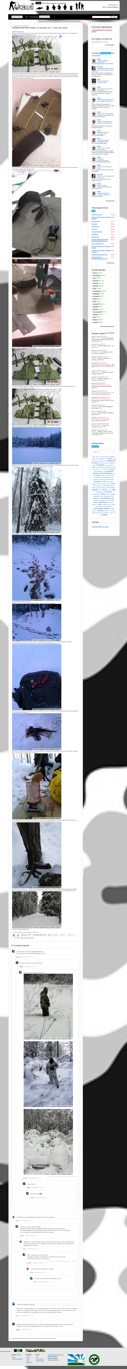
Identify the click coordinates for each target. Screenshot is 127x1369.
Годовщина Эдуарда (102, 82)
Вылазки (100, 185)
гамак (114, 467)
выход (106, 465)
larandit (95, 306)
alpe (94, 317)
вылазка (95, 463)
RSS (113, 200)
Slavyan (95, 283)
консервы (95, 479)
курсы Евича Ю (110, 479)
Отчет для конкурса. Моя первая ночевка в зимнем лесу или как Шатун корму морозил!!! (103, 339)
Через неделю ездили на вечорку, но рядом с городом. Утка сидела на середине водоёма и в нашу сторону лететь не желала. (103, 152)
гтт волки (111, 469)
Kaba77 (95, 319)
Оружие (99, 166)
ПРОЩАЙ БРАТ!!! (101, 62)
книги (100, 477)
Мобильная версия (52, 1358)
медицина (95, 483)
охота (104, 490)
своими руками (110, 500)
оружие (95, 490)
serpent (95, 322)
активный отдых (105, 456)
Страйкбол (95, 234)
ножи (94, 485)
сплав (99, 504)
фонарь (101, 512)
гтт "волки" (104, 469)
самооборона (102, 500)
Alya (94, 288)
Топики (38, 3)
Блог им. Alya (101, 88)
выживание (111, 461)
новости (103, 483)
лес (104, 481)
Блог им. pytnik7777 (96, 425)
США (109, 504)
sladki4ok (96, 293)
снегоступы (111, 502)
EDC (94, 456)
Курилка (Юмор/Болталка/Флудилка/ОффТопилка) (100, 240)
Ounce (95, 273)
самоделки (96, 500)
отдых (100, 490)
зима (98, 475)
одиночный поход (100, 487)
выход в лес (112, 465)
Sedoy (95, 299)
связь (95, 502)
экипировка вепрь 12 (28, 932)
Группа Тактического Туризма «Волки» (101, 364)
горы (94, 469)
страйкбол (104, 504)
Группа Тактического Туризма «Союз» (101, 384)
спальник (94, 504)
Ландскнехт (98, 481)
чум (101, 515)
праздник (112, 494)
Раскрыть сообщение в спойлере (25, 1304)
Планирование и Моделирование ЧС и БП (100, 258)
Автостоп (97, 456)
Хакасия (106, 512)
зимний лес (103, 475)
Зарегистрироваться (113, 7)
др (113, 473)
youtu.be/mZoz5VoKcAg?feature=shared (101, 162)
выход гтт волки (96, 467)
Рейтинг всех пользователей (107, 326)
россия (95, 498)
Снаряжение (100, 158)
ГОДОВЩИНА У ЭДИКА (103, 141)
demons (95, 309)
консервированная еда (107, 477)
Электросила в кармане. (103, 160)
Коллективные (34, 17)
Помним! (94, 84)
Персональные (44, 17)
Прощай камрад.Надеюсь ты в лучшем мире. (103, 63)
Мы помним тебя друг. (97, 196)
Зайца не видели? (109, 113)
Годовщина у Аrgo (102, 133)
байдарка (112, 456)
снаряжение (103, 502)
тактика (113, 504)
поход (102, 494)
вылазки (100, 465)
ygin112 (95, 286)
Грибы (97, 469)
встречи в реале (102, 461)
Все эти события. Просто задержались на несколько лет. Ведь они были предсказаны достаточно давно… (102, 74)
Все (27, 17)
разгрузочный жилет (18, 932)
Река (112, 496)
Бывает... (105, 185)
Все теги (95, 446)
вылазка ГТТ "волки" (103, 463)
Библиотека (95, 226)
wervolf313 (96, 275)
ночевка (99, 485)
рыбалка (104, 498)
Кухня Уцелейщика (98, 243)
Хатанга (111, 512)
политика (108, 492)
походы (107, 494)
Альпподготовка (97, 231)
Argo (94, 301)
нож (113, 483)
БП (106, 458)
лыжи (107, 481)
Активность (54, 3)
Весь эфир (108, 200)
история (96, 477)
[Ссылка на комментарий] (34, 956)
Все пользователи (109, 44)
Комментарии (105, 53)
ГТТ (100, 469)
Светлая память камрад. (98, 135)
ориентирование (110, 487)
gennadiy (96, 296)
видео (110, 459)
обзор (93, 487)
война (95, 461)
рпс (100, 498)
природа (96, 496)
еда (95, 475)
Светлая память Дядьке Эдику (99, 143)
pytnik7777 (96, 304)
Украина (100, 511)
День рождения (98, 471)
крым (104, 479)
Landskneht (97, 291)
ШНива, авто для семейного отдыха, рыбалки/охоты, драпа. (102, 123)
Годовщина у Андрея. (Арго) (104, 194)
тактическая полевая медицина (103, 506)
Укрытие (106, 510)
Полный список (110, 262)
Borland (93, 383)
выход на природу (105, 467)
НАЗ (99, 483)
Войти (104, 7)
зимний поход (110, 475)
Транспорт (100, 121)
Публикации (96, 55)
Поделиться (71, 935)
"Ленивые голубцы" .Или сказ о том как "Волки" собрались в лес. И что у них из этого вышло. (102, 433)
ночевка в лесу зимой (108, 485)
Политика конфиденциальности (56, 1354)
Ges (94, 278)
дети (105, 471)
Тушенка (94, 510)
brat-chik (94, 344)
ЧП (115, 512)
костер (101, 479)
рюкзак (111, 498)
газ (111, 467)
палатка (109, 490)
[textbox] (104, 452)
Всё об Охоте (101, 113)
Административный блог (103, 60)
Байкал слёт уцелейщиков (98, 458)
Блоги (44, 3)
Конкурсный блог (97, 214)
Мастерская (95, 237)
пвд (113, 490)
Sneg (93, 411)
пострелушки (95, 494)
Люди (48, 3)
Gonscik (95, 280)
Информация (62, 3)
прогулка (101, 496)
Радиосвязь (107, 496)
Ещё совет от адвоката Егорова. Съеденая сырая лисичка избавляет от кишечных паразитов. (102, 93)
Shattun (95, 314)
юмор (104, 515)
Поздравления (99, 492)
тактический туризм (101, 508)
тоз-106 (112, 508)
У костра (94, 229)
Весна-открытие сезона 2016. (99, 420)
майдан (111, 481)
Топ (93, 211)
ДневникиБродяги (105, 473)
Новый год (108, 483)
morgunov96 (97, 312)
